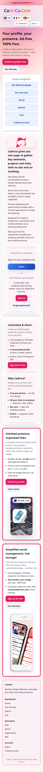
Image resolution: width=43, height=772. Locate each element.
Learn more (13, 489)
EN (9, 18)
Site (6, 736)
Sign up (21, 298)
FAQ (7, 725)
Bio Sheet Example (21, 85)
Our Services (11, 69)
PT (29, 18)
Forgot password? (21, 305)
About (7, 729)
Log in (21, 266)
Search (21, 107)
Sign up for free (17, 365)
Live (21, 115)
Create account (22, 122)
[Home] (17, 11)
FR (19, 18)
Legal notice (10, 733)
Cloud (21, 100)
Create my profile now (15, 62)
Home (7, 703)
